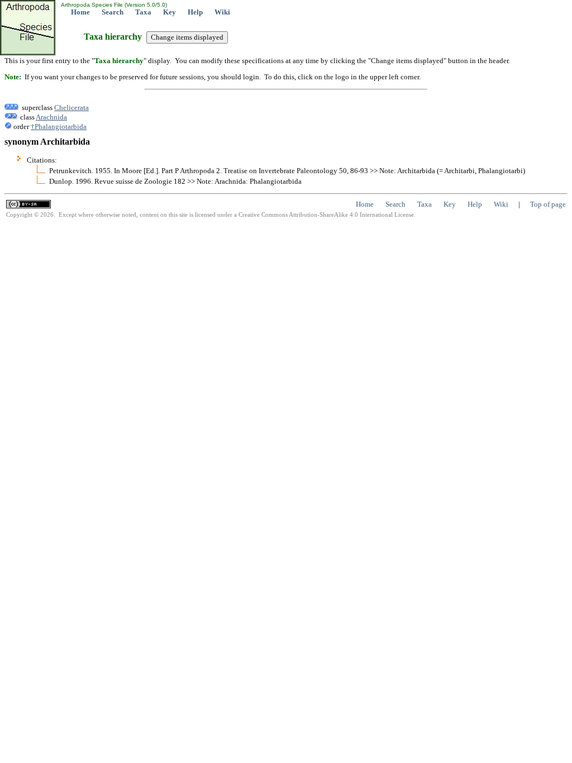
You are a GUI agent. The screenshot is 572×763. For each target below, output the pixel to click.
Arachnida (51, 117)
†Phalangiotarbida (59, 126)
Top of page (548, 204)
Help (195, 12)
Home (80, 12)
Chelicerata (71, 107)
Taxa (143, 12)
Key (169, 12)
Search (112, 12)
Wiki (222, 12)
